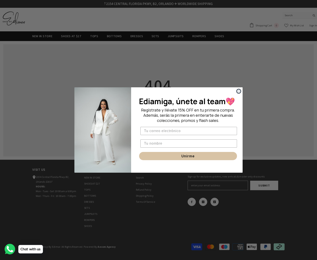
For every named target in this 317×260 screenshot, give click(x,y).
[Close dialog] (239, 91)
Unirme (188, 156)
